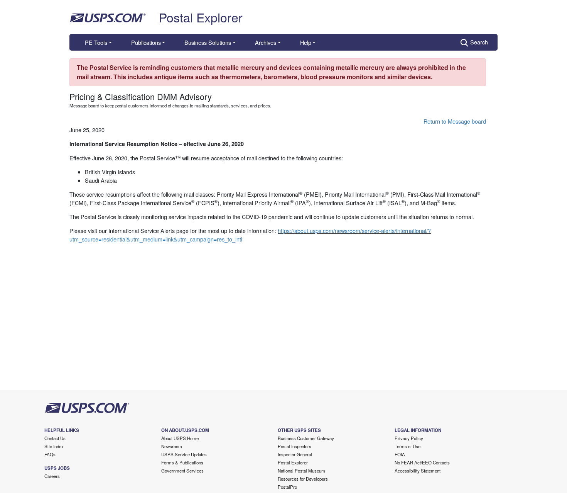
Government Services (182, 471)
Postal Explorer (201, 17)
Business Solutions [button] (207, 42)
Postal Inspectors (294, 446)
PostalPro (287, 487)
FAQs (50, 454)
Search (479, 42)
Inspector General (295, 454)
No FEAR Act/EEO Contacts (422, 462)
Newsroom (171, 446)
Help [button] (305, 42)
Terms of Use (407, 446)
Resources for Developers (303, 479)
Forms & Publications (182, 462)
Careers (52, 476)
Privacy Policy (409, 438)
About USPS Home (180, 438)
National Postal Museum (301, 471)
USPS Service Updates (184, 454)
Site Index (54, 446)
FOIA (400, 454)
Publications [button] (146, 42)
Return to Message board (455, 121)
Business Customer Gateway (306, 438)
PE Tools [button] (96, 42)
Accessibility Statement (417, 471)
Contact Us (55, 438)
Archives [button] (265, 42)
